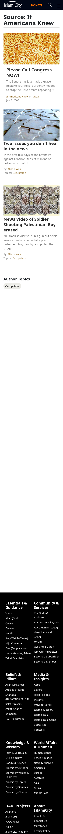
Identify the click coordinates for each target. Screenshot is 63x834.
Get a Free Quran (44, 646)
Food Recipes (42, 694)
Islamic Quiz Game (45, 719)
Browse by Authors (16, 768)
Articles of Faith (14, 689)
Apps (37, 684)
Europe (38, 772)
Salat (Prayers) (13, 704)
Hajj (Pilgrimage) (15, 719)
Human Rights (42, 752)
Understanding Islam (18, 653)
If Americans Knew (17, 96)
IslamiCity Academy (16, 831)
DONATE (37, 5)
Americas (39, 768)
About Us (39, 816)
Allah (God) (11, 618)
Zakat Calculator (15, 658)
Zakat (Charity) (13, 708)
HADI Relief (12, 821)
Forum (38, 641)
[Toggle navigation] (57, 6)
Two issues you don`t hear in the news (31, 146)
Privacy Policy (42, 831)
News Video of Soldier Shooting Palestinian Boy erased (30, 224)
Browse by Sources (16, 787)
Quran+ (9, 628)
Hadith (9, 633)
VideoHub (40, 724)
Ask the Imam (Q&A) (46, 627)
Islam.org (11, 816)
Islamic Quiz (41, 714)
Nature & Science (15, 762)
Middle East (41, 793)
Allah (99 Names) (15, 684)
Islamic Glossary (43, 709)
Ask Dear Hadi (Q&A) (46, 622)
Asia (36, 782)
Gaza (36, 96)
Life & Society (13, 757)
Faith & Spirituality (16, 752)
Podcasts (39, 729)
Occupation (19, 172)
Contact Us (40, 821)
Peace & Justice (43, 757)
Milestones (40, 826)
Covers (38, 689)
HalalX (9, 826)
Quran (9, 623)
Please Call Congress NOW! (29, 72)
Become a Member (45, 661)
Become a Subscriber (46, 656)
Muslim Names (43, 704)
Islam (8, 613)
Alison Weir (14, 169)
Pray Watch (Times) (16, 638)
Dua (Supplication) (16, 648)
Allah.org (10, 811)
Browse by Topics (15, 782)
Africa (37, 788)
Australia (39, 777)
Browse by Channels (17, 792)
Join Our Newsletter (45, 651)
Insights (39, 699)
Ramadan (11, 714)
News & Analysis (43, 762)
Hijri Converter (14, 643)
